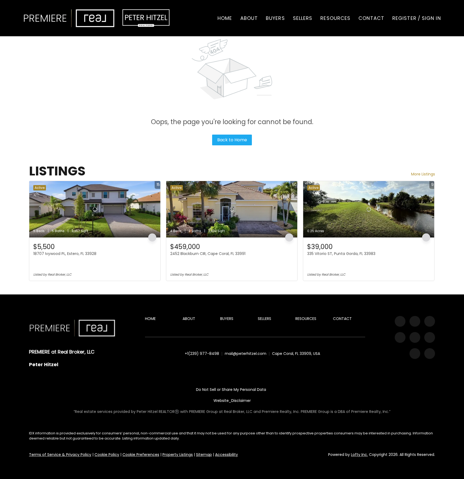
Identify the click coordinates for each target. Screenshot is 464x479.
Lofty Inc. (359, 454)
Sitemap (204, 454)
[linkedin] (414, 321)
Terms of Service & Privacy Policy (60, 454)
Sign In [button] (431, 18)
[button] (69, 18)
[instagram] (400, 337)
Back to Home (232, 140)
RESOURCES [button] (335, 18)
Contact (371, 18)
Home (225, 18)
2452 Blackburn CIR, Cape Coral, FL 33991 (207, 253)
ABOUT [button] (249, 18)
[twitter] (429, 321)
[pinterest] (414, 353)
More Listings (423, 174)
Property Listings (177, 454)
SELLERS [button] (303, 18)
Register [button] (404, 18)
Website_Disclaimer (232, 400)
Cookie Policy (107, 454)
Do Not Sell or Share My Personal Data (231, 389)
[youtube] (414, 337)
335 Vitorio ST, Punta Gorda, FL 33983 (341, 253)
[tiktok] (429, 337)
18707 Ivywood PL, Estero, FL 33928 (64, 253)
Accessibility (226, 454)
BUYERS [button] (275, 18)
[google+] (429, 353)
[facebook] (400, 321)
